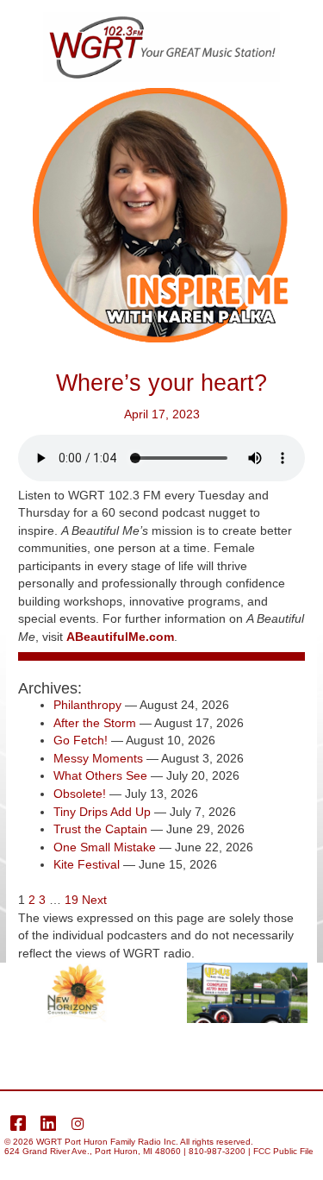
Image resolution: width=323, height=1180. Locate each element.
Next (94, 900)
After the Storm (94, 723)
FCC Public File (283, 1151)
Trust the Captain (100, 829)
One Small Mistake (104, 847)
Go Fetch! (80, 740)
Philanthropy (87, 705)
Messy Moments (98, 758)
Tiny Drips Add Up (102, 812)
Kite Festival (86, 864)
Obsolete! (79, 794)
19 (71, 900)
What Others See (100, 775)
